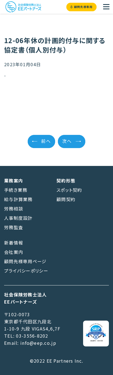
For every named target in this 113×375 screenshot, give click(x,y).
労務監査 (13, 227)
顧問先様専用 (83, 7)
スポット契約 (69, 190)
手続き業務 (15, 190)
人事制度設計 (18, 218)
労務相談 (13, 208)
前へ (46, 141)
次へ (67, 141)
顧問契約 (65, 199)
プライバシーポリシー (26, 270)
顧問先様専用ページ (25, 261)
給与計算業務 (18, 199)
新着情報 (13, 242)
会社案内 (13, 252)
